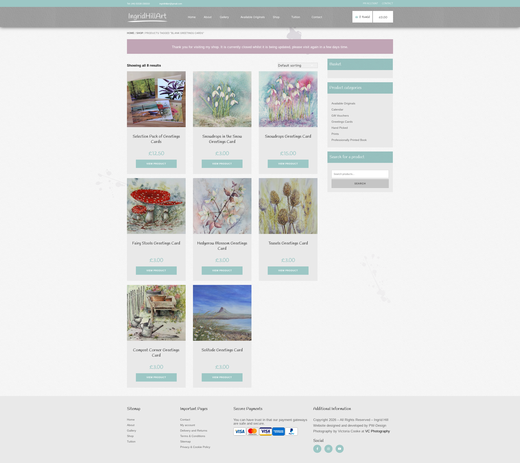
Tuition (295, 17)
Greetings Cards (342, 121)
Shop (276, 17)
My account (187, 425)
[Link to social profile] (317, 449)
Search (360, 183)
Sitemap (185, 441)
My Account (370, 3)
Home (192, 17)
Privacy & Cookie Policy (195, 447)
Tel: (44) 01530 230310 (138, 3)
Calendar (337, 109)
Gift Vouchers (340, 115)
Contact (387, 3)
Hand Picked (340, 127)
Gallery (224, 17)
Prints (335, 133)
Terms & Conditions (192, 436)
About (208, 17)
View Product (156, 163)
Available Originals (252, 17)
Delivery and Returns (193, 430)
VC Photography (377, 431)
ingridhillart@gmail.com (170, 3)
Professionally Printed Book (349, 140)
